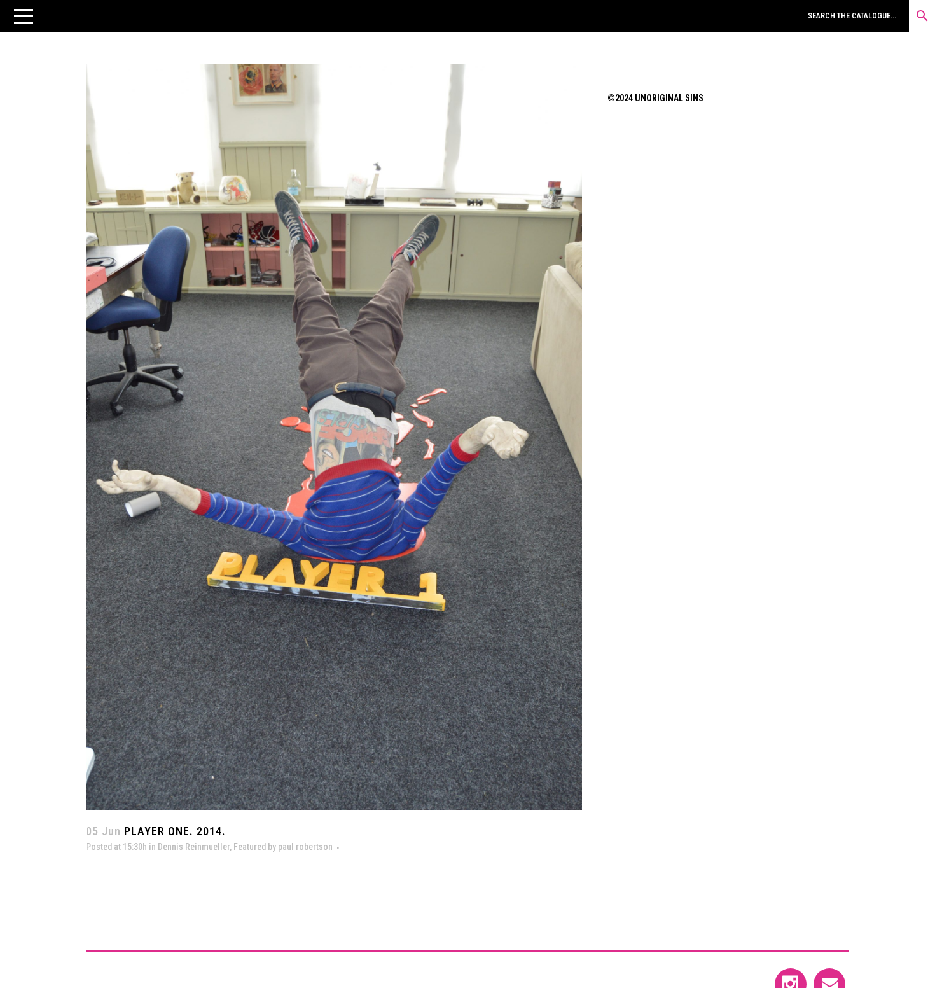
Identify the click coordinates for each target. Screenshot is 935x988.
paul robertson (305, 847)
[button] (23, 16)
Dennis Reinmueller (194, 847)
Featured (249, 847)
